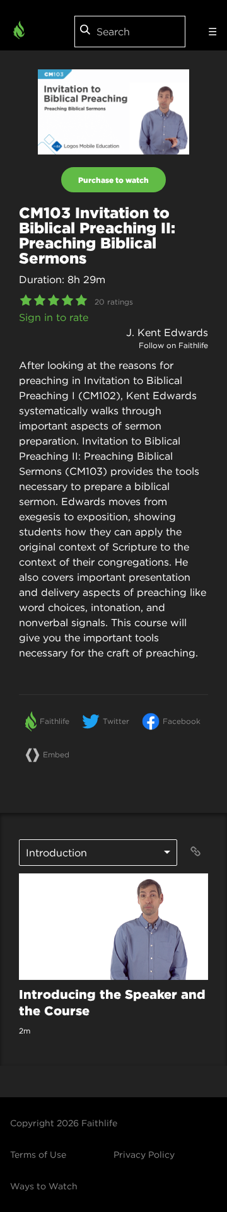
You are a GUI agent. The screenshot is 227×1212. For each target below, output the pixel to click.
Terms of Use (38, 1154)
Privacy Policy (144, 1154)
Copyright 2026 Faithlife (63, 1123)
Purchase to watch (113, 180)
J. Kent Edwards (167, 332)
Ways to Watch (44, 1186)
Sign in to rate (53, 317)
